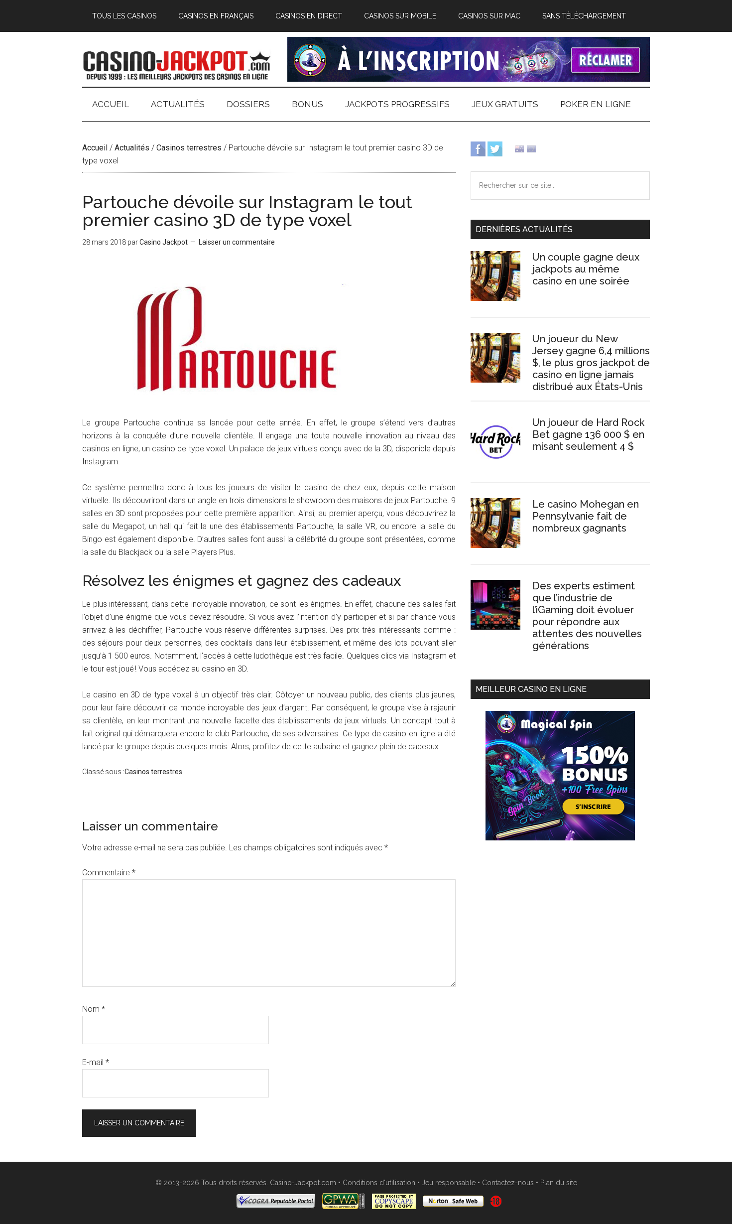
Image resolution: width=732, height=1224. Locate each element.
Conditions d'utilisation (379, 1183)
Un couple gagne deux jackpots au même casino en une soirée (585, 269)
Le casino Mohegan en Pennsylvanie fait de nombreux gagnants (585, 516)
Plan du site (558, 1183)
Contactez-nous (508, 1183)
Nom (93, 1009)
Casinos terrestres (189, 147)
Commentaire (108, 872)
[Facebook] (478, 148)
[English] (519, 148)
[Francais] (531, 148)
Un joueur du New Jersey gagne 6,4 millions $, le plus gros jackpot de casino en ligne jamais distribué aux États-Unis (591, 363)
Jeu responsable (449, 1183)
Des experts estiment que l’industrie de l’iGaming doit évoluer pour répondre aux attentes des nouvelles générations (587, 616)
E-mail (95, 1062)
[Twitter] (495, 148)
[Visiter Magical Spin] (468, 79)
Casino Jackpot (176, 64)
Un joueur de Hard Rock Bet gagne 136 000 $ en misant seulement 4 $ (588, 434)
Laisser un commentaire (237, 242)
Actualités (132, 147)
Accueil (95, 147)
